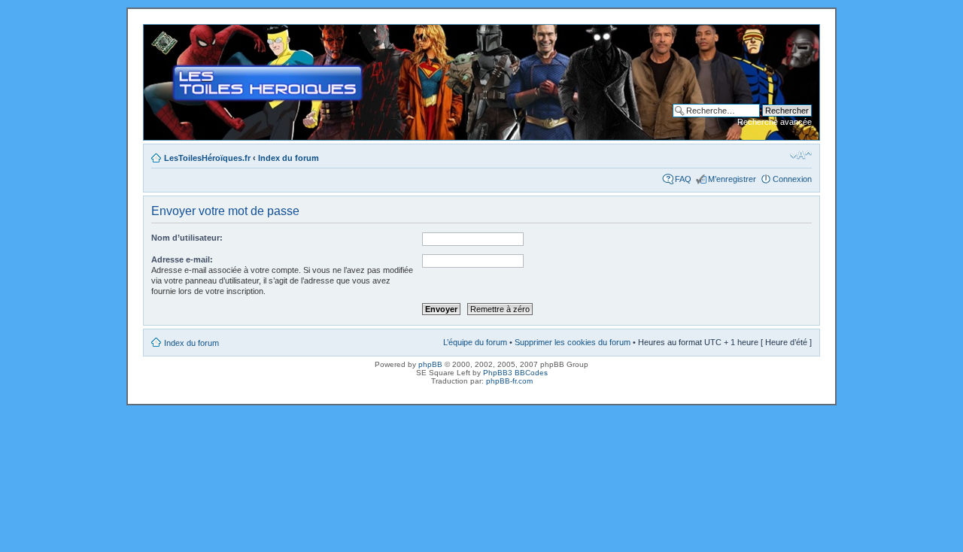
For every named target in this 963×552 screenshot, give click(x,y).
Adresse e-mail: (182, 259)
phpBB (430, 364)
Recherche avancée (774, 121)
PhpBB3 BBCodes (515, 373)
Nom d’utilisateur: (187, 237)
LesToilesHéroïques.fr (207, 157)
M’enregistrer (732, 178)
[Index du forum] (156, 32)
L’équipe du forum (475, 342)
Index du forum (288, 157)
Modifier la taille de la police (801, 155)
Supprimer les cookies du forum (572, 342)
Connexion (792, 178)
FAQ (683, 178)
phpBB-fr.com (509, 381)
